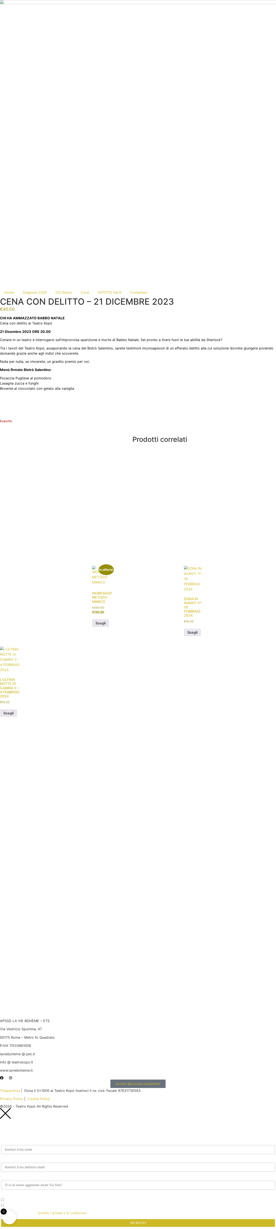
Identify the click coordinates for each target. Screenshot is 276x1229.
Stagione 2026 (35, 292)
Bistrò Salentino (37, 370)
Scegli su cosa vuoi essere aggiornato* (30, 1194)
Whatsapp (8, 1177)
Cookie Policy (38, 1099)
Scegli (101, 623)
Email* (6, 1159)
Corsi (85, 292)
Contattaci (138, 292)
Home (9, 292)
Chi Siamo (63, 292)
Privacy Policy (11, 1099)
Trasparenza (10, 1090)
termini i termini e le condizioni (62, 1213)
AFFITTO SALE (110, 292)
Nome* (6, 1141)
